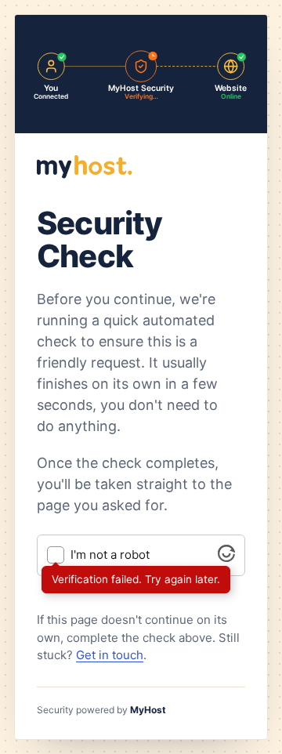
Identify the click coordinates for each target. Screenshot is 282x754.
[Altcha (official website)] (226, 557)
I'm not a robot (110, 555)
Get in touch (109, 654)
